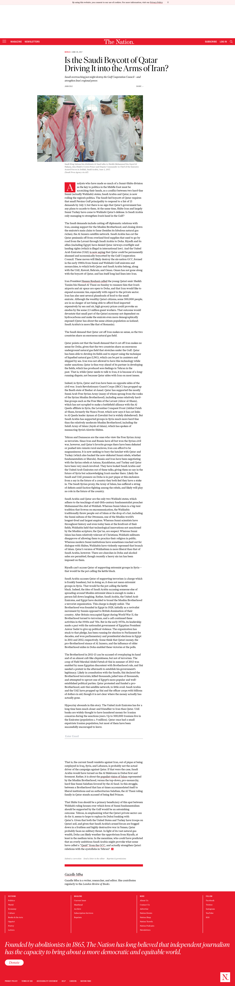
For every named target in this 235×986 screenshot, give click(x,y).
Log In (223, 41)
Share (138, 86)
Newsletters (32, 41)
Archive (77, 909)
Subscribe (211, 41)
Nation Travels (146, 921)
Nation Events (146, 913)
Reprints (78, 917)
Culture (11, 913)
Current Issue (80, 900)
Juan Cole (69, 86)
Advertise (144, 909)
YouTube (209, 913)
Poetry (11, 926)
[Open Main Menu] (4, 41)
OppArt (11, 921)
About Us (144, 900)
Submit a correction (73, 858)
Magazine (16, 41)
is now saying (97, 252)
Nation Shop (145, 917)
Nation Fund (86, 981)
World (67, 52)
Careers (73, 981)
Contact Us (145, 905)
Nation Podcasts (147, 926)
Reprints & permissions (116, 858)
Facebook (210, 900)
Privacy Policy (156, 2)
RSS (207, 917)
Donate (14, 962)
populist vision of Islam (114, 776)
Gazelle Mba (74, 874)
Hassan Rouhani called (94, 281)
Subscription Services (83, 913)
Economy (12, 909)
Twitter (209, 905)
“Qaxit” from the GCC (92, 845)
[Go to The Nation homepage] (119, 41)
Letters (11, 930)
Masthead (78, 905)
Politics (11, 900)
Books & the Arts (15, 917)
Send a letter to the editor (94, 858)
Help (64, 981)
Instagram (210, 909)
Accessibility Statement (47, 981)
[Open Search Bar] (231, 41)
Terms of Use (27, 981)
